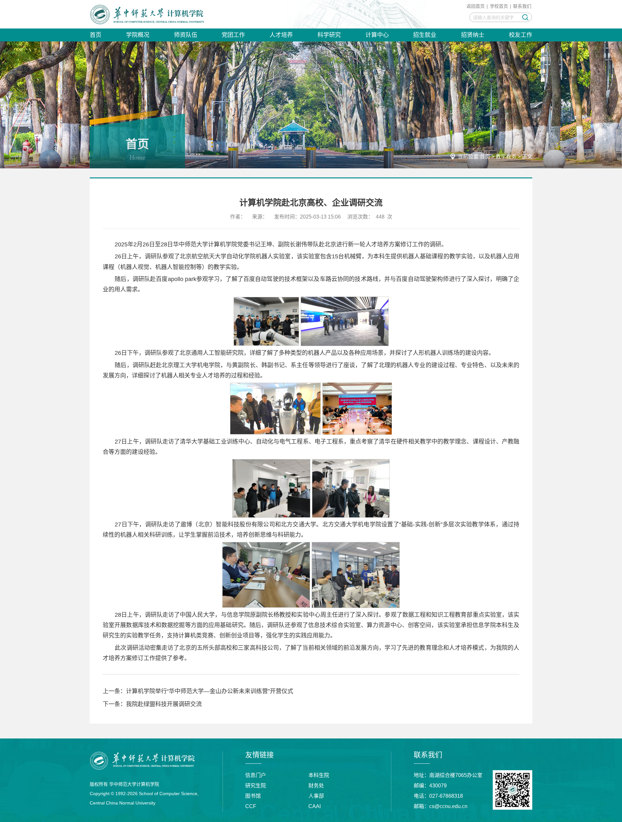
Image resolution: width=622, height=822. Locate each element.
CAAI (314, 806)
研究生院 (255, 785)
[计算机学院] (147, 14)
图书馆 (253, 796)
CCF (250, 806)
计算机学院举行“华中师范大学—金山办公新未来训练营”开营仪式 (209, 691)
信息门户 (255, 775)
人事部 (316, 796)
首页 (485, 156)
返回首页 (475, 6)
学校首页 (499, 6)
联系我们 (522, 6)
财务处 (316, 785)
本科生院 (318, 775)
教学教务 (506, 156)
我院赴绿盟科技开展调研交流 (164, 704)
